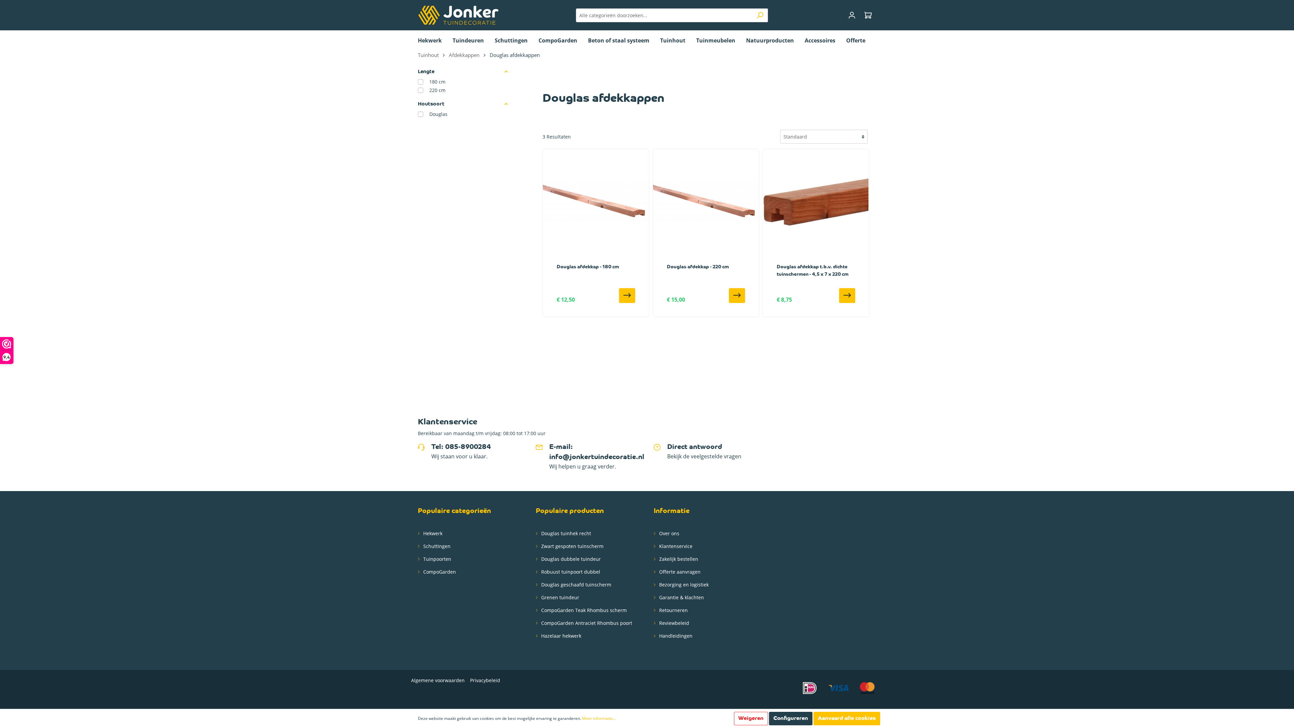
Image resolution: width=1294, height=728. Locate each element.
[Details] (627, 295)
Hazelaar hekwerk (560, 636)
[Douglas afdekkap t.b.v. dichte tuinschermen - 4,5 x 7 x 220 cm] (816, 202)
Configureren (790, 718)
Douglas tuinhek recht (565, 533)
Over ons (668, 533)
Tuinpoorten (436, 559)
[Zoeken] (760, 15)
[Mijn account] (852, 15)
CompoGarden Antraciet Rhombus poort (586, 623)
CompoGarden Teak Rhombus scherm (583, 610)
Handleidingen (675, 636)
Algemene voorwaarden (438, 680)
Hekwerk (432, 533)
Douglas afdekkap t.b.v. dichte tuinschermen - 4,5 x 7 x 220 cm (813, 271)
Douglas (438, 114)
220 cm (437, 90)
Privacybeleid (485, 680)
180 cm (437, 82)
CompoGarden (439, 572)
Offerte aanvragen (679, 572)
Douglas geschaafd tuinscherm (575, 584)
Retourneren (673, 610)
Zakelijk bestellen (678, 559)
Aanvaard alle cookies (847, 718)
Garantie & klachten (681, 597)
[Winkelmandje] (868, 15)
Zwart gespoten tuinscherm (572, 546)
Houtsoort (431, 104)
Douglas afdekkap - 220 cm (698, 267)
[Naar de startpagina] (458, 15)
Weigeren (751, 718)
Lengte (426, 71)
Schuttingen (436, 546)
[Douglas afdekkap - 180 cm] (596, 202)
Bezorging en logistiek (683, 584)
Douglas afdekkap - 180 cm (588, 267)
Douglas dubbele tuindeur (570, 559)
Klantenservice (675, 546)
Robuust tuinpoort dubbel (570, 572)
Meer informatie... (599, 718)
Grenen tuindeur (559, 597)
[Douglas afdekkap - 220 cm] (706, 202)
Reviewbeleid (673, 623)
